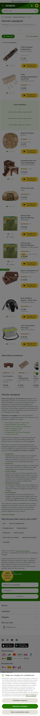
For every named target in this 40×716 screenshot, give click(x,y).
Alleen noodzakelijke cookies (20, 712)
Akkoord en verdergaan (20, 706)
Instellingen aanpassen (20, 700)
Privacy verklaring (31, 696)
